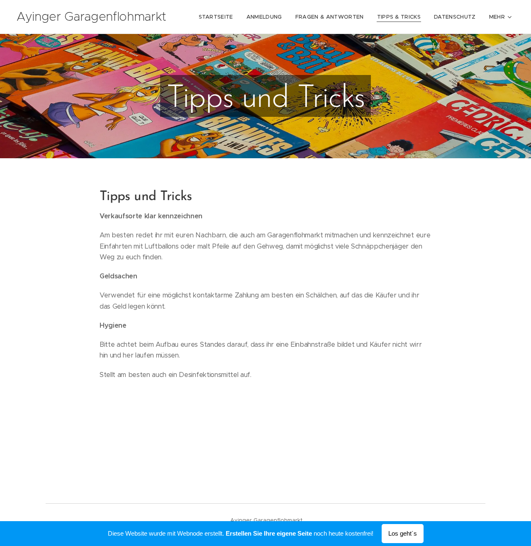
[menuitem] (218, 17)
